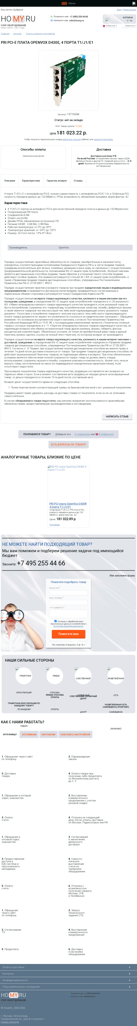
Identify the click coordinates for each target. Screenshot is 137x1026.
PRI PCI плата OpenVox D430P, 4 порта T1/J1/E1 (68, 505)
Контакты (8, 973)
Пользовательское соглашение (21, 986)
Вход (119, 9)
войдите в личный (72, 139)
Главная (5, 33)
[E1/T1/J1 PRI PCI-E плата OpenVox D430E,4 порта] (68, 80)
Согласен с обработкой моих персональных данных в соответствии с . (68, 623)
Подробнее (54, 524)
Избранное (111, 26)
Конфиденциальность (15, 980)
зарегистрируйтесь (103, 139)
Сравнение (130, 26)
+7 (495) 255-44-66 (79, 16)
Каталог (17, 33)
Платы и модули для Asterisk (40, 33)
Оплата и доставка (13, 967)
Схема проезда (10, 1021)
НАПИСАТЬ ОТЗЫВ (117, 416)
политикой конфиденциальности (68, 626)
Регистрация (129, 9)
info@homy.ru (76, 20)
